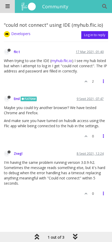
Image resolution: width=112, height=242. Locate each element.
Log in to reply (94, 35)
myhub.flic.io (61, 60)
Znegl (18, 153)
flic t (17, 52)
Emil (17, 99)
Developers (20, 33)
